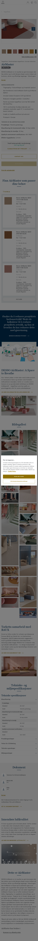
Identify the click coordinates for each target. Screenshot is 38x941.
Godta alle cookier (19, 476)
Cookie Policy (12, 471)
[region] (19, 470)
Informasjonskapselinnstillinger (19, 481)
